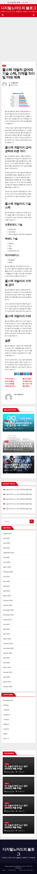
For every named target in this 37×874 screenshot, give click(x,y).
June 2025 (6, 562)
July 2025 (6, 557)
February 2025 (8, 572)
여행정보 (6, 724)
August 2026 (7, 533)
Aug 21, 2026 (10, 791)
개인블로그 (7, 714)
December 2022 (8, 648)
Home (3, 870)
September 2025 (8, 552)
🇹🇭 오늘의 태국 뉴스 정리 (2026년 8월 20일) (17, 499)
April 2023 (6, 634)
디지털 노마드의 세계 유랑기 (25, 870)
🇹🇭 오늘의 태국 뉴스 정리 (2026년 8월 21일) (17, 494)
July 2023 (6, 624)
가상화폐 (6, 710)
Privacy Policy (12, 870)
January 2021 (7, 672)
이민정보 (6, 729)
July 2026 (6, 538)
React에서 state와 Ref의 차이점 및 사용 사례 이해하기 (18, 424)
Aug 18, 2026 (10, 830)
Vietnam (6, 705)
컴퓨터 (4, 65)
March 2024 (7, 596)
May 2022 (6, 658)
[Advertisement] (18, 36)
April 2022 (6, 662)
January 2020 (7, 686)
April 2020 (6, 677)
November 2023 (8, 615)
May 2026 (6, 548)
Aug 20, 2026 (10, 811)
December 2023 (8, 610)
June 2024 (6, 581)
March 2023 (7, 639)
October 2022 (7, 653)
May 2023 (6, 629)
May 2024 (6, 586)
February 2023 (8, 643)
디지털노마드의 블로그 (18, 8)
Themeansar (18, 867)
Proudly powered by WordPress (13, 866)
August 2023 (7, 619)
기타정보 (6, 719)
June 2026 (6, 543)
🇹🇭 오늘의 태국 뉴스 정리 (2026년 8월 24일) (17, 489)
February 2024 (8, 600)
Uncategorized (8, 700)
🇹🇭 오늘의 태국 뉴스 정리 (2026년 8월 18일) (17, 504)
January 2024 (7, 605)
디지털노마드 (14, 83)
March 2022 (7, 667)
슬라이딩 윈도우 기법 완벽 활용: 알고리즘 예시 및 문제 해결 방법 (18, 446)
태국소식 (6, 738)
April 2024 (6, 591)
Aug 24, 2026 (10, 772)
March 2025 (7, 567)
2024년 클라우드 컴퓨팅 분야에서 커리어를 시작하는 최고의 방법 (18, 467)
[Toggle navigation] (34, 15)
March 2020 (7, 682)
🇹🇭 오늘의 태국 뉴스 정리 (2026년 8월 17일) (17, 508)
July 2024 (6, 576)
